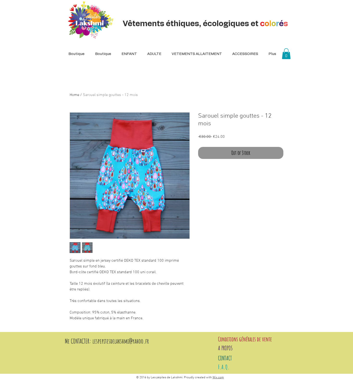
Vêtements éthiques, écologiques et (205, 24)
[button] (152, 54)
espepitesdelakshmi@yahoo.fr (121, 341)
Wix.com (218, 378)
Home (74, 95)
